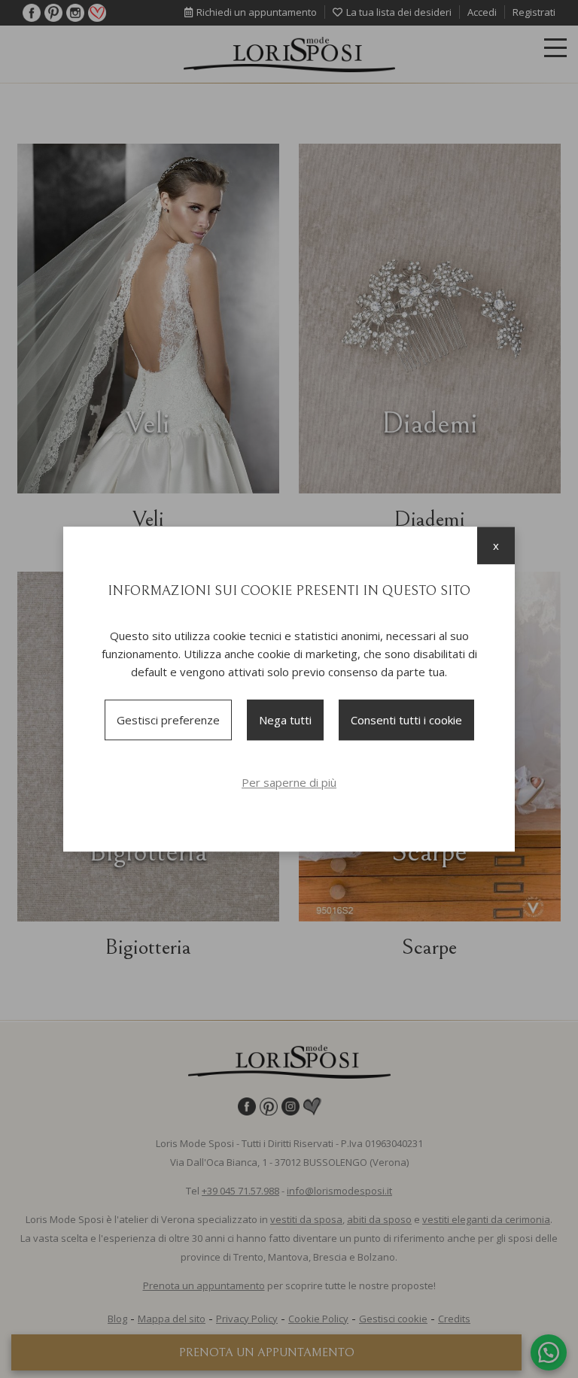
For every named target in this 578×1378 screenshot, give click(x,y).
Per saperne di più (289, 782)
